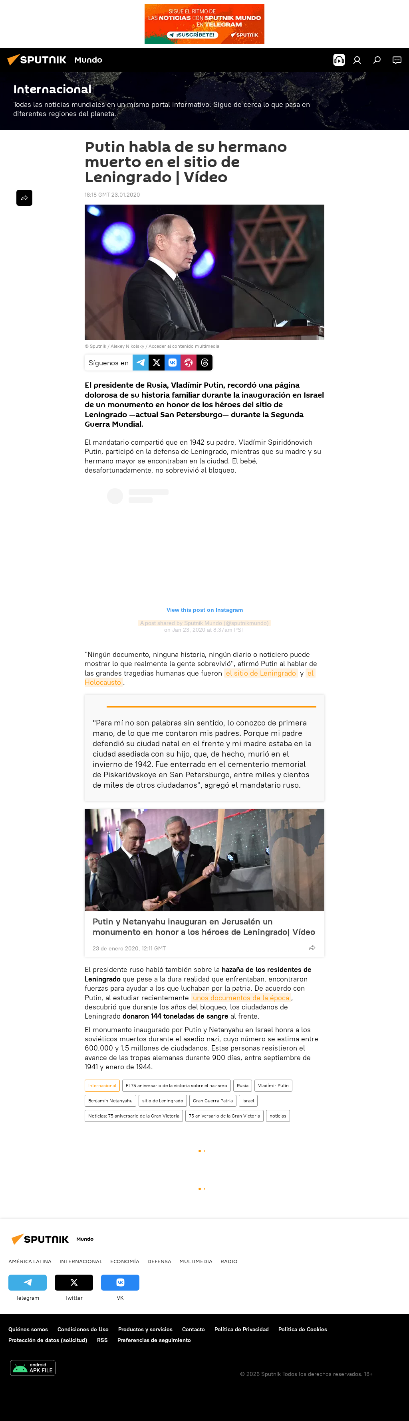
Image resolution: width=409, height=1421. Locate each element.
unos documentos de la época (241, 997)
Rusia (242, 1085)
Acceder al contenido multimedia (184, 346)
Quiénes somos (28, 1329)
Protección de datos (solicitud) (47, 1340)
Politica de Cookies (302, 1329)
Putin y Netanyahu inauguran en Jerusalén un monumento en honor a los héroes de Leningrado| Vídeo (204, 926)
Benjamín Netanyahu (110, 1101)
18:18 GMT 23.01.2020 (112, 194)
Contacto (193, 1329)
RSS (102, 1340)
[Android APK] (33, 1369)
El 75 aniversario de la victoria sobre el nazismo (176, 1085)
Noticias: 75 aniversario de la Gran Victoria (133, 1116)
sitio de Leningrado (162, 1101)
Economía (124, 1261)
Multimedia (195, 1261)
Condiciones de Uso (83, 1329)
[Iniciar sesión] (357, 60)
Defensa (159, 1261)
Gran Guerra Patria (213, 1101)
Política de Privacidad (241, 1329)
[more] (312, 948)
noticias (278, 1116)
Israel (248, 1101)
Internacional (102, 1085)
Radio (229, 1261)
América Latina (30, 1261)
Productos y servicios (145, 1329)
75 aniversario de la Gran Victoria (224, 1116)
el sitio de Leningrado (261, 673)
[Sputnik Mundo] (39, 66)
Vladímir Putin (273, 1085)
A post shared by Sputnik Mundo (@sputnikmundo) (204, 623)
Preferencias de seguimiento (154, 1340)
